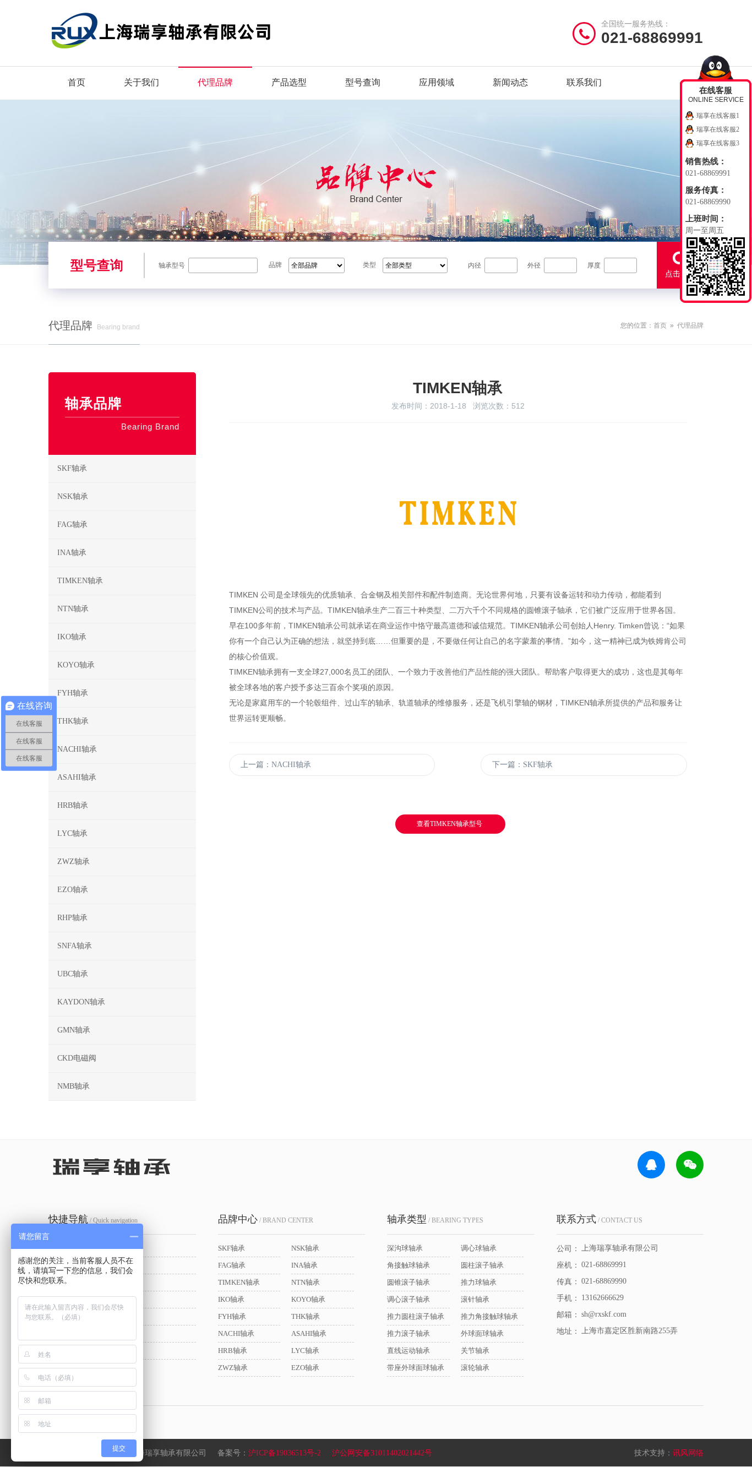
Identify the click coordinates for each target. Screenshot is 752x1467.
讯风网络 (688, 1453)
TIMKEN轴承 (80, 581)
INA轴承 (71, 552)
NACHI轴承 (77, 749)
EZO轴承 (72, 889)
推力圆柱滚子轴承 (415, 1316)
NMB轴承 (73, 1086)
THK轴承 (73, 721)
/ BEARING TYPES (435, 1219)
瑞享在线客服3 (717, 143)
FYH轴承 (72, 693)
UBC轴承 (72, 974)
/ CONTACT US (599, 1219)
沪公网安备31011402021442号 (382, 1453)
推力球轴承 (479, 1282)
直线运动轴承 (408, 1350)
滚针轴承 (475, 1299)
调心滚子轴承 (408, 1299)
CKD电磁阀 (76, 1058)
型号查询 (362, 82)
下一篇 (522, 764)
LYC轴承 (72, 833)
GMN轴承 (73, 1030)
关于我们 (141, 82)
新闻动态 (510, 82)
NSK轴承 (72, 496)
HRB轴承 (72, 805)
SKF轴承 (72, 468)
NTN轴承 (73, 609)
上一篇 (276, 764)
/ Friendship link (90, 1390)
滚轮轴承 (475, 1367)
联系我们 (584, 82)
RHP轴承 (72, 918)
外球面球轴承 (482, 1333)
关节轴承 (475, 1350)
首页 (76, 82)
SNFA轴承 (74, 946)
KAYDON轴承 (81, 1002)
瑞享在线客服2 (717, 129)
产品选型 (289, 82)
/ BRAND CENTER (265, 1219)
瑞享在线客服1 (717, 115)
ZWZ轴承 (73, 861)
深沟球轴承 (405, 1248)
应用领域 (436, 82)
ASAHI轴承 (76, 777)
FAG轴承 (72, 524)
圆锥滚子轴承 (408, 1282)
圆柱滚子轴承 (482, 1265)
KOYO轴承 (76, 665)
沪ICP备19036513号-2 (284, 1453)
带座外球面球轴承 (415, 1367)
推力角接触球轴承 (489, 1316)
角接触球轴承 (408, 1265)
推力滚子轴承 (408, 1333)
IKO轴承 (71, 637)
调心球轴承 (479, 1248)
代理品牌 (215, 82)
